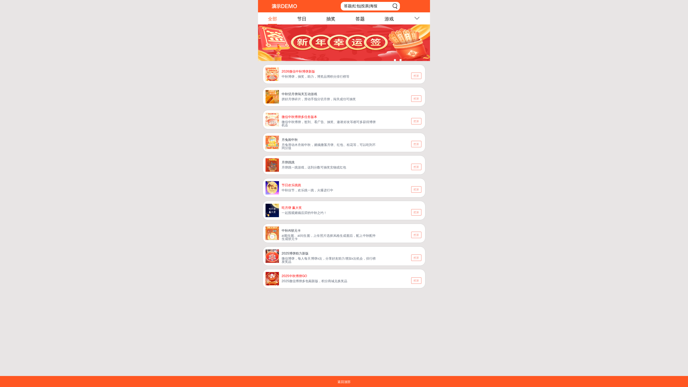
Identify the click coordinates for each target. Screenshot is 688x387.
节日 (301, 18)
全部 (272, 18)
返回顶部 (344, 381)
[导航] (417, 19)
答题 (360, 18)
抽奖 (330, 18)
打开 (416, 76)
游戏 (389, 18)
